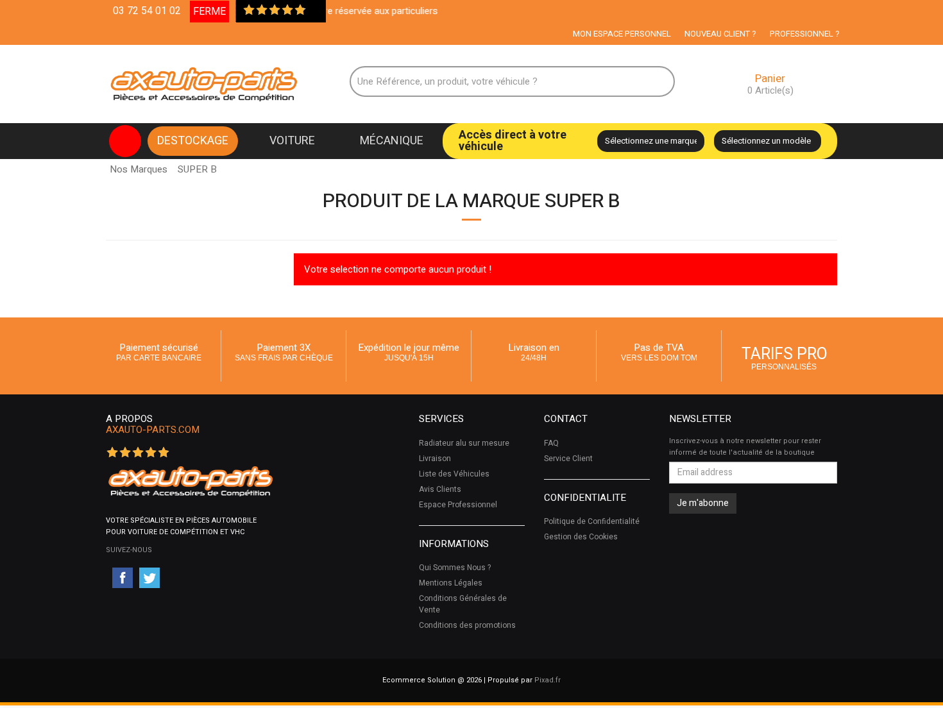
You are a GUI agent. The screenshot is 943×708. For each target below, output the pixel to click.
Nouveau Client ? (720, 34)
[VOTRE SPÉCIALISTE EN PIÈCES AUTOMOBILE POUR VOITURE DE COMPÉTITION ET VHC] (190, 481)
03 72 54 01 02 (147, 11)
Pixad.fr (547, 680)
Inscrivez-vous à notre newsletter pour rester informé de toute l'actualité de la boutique (745, 446)
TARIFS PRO (785, 356)
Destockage (192, 140)
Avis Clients (440, 489)
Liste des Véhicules (454, 474)
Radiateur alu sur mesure (464, 443)
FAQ (551, 443)
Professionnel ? (805, 34)
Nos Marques (138, 169)
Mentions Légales (450, 583)
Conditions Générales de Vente (463, 604)
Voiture (292, 140)
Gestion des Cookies (581, 537)
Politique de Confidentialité (592, 521)
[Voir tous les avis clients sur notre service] (313, 11)
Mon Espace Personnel (622, 34)
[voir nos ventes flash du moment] (125, 141)
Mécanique (391, 140)
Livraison (435, 458)
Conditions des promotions (467, 625)
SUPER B (197, 165)
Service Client (568, 458)
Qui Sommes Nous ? (455, 567)
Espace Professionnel (458, 504)
